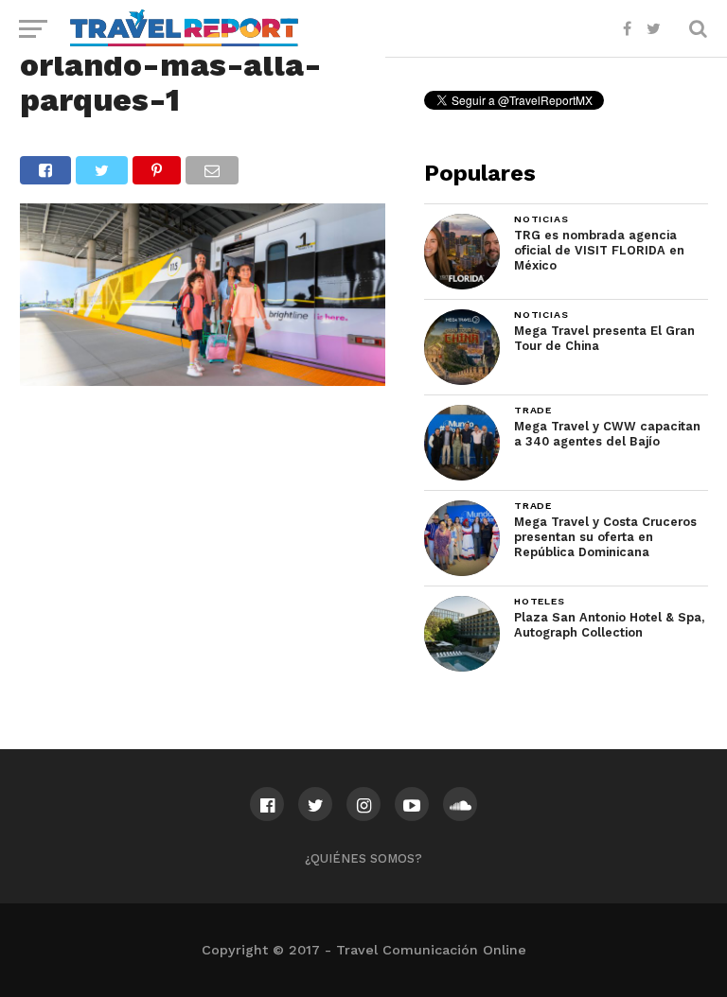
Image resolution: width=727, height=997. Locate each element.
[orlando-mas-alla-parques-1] (202, 380)
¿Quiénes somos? (363, 858)
